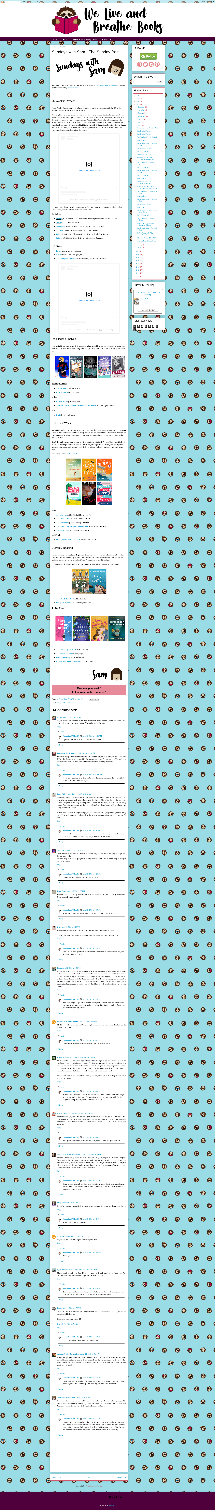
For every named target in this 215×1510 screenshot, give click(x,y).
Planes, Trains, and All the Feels (68, 539)
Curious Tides (61, 401)
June (139, 125)
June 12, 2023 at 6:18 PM (92, 1091)
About (65, 39)
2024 (138, 101)
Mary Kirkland (63, 1202)
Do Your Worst (62, 392)
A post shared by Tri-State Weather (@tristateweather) (89, 200)
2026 (138, 95)
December (141, 107)
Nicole (58, 254)
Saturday (59, 238)
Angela (59, 717)
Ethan (59, 968)
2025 (138, 98)
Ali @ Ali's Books (63, 1236)
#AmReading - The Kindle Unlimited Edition (145, 224)
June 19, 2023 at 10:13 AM (86, 1397)
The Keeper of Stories (64, 653)
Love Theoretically (63, 657)
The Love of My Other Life (66, 649)
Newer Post (57, 1477)
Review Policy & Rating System (85, 39)
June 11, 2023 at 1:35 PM (76, 891)
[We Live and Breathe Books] (148, 59)
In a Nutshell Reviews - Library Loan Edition (147, 211)
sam (58, 703)
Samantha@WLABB (71, 736)
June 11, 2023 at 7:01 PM (88, 1021)
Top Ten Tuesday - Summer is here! (147, 192)
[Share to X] (94, 699)
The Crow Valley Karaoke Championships (72, 526)
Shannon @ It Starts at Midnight (69, 1154)
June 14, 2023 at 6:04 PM (92, 1337)
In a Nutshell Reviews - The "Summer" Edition (146, 182)
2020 (138, 255)
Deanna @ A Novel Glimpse (67, 1021)
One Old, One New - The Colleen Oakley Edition (145, 158)
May (139, 245)
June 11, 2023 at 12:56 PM (76, 850)
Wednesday (60, 226)
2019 (138, 258)
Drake (58, 415)
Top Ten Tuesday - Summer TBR (146, 163)
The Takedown (62, 388)
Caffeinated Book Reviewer (106, 85)
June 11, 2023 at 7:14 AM (72, 717)
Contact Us (106, 39)
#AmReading (141, 140)
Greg (59, 927)
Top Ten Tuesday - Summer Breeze (146, 219)
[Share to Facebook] (96, 699)
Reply (59, 726)
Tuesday (59, 222)
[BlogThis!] (92, 699)
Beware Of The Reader (66, 753)
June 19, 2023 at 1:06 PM (92, 1418)
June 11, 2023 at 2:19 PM (71, 927)
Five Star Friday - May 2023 (146, 238)
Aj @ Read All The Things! (67, 1269)
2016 (138, 267)
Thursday (60, 230)
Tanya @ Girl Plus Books (66, 1397)
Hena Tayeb (61, 891)
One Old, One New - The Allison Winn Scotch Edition (147, 187)
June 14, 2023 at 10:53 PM (90, 1354)
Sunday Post (65, 703)
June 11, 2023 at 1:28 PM (92, 874)
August (140, 119)
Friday (58, 234)
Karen (59, 1308)
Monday (59, 218)
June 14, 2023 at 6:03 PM (92, 1288)
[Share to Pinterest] (98, 699)
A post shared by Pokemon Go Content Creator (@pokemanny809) (89, 330)
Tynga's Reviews (74, 87)
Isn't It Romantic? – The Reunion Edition (145, 234)
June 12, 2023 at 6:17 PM (92, 1040)
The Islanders (61, 515)
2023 (138, 104)
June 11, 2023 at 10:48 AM (92, 736)
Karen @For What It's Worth (67, 1324)
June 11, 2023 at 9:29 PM (92, 1154)
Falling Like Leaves (145, 299)
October (140, 113)
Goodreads (73, 453)
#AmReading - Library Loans (146, 241)
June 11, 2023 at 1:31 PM (92, 830)
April (140, 248)
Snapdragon (62, 850)
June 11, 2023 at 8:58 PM (84, 1113)
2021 (138, 252)
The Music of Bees (63, 518)
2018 (138, 261)
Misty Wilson (143, 300)
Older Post (121, 1477)
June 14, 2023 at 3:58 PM (72, 1308)
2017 (138, 264)
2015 (138, 270)
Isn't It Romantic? (143, 151)
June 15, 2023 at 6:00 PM (92, 1378)
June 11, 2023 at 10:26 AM (85, 753)
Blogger (112, 1505)
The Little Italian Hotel (65, 598)
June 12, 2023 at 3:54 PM (78, 1202)
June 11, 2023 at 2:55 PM (92, 999)
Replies (62, 731)
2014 (138, 273)
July (139, 122)
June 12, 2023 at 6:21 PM (92, 1180)
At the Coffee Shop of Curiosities (68, 661)
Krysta (58, 251)
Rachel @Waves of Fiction (67, 1057)
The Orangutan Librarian (66, 258)
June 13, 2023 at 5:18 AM (92, 1252)
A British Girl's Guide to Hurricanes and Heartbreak (76, 405)
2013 (138, 276)
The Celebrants (62, 522)
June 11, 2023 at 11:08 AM (81, 794)
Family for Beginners (64, 602)
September (141, 116)
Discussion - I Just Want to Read (147, 128)
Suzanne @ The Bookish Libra (69, 1354)
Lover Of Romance (64, 794)
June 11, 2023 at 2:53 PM (92, 910)
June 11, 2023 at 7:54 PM (86, 1057)
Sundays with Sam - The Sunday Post (147, 144)
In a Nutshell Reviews (144, 131)
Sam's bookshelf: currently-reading (148, 293)
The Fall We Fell (62, 530)
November (141, 110)
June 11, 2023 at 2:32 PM (71, 968)
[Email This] (90, 699)
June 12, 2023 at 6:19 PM (92, 1137)
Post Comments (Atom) (94, 1486)
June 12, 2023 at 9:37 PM (80, 1236)
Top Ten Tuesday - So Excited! (147, 137)
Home (55, 39)
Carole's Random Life (65, 1113)
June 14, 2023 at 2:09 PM (88, 1269)
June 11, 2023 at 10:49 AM (92, 774)
